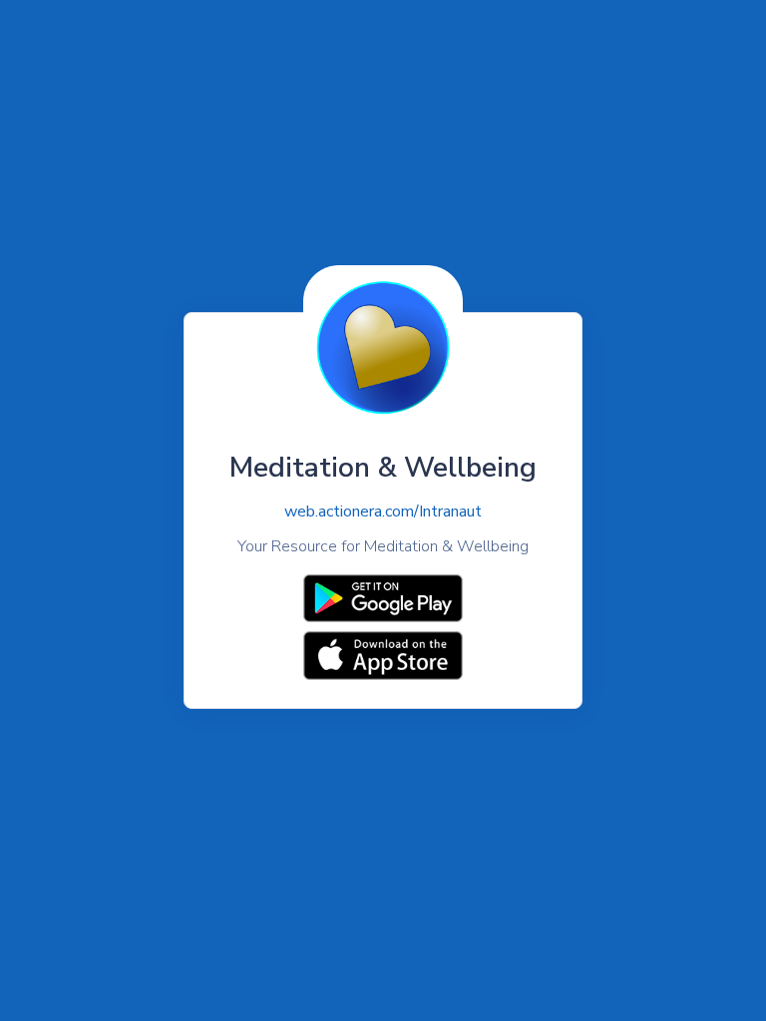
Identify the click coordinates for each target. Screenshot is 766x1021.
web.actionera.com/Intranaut (383, 511)
